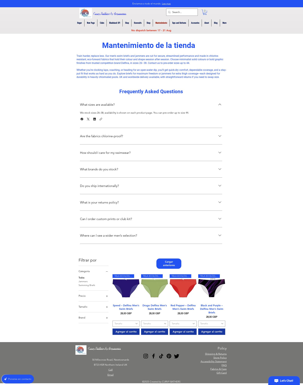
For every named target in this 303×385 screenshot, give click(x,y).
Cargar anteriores (169, 263)
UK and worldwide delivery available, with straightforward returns (155, 77)
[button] (205, 12)
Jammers (83, 281)
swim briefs (123, 55)
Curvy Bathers (101, 13)
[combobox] (126, 324)
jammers (140, 55)
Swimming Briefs (87, 285)
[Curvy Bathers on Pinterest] (169, 356)
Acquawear (120, 13)
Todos (81, 277)
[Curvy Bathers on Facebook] (153, 356)
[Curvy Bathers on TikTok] (161, 356)
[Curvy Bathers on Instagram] (146, 356)
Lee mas (166, 3)
